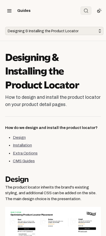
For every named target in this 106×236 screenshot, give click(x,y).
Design (19, 137)
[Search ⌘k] (86, 10)
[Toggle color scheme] (99, 10)
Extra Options (25, 153)
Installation (22, 145)
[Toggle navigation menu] (9, 10)
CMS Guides (24, 161)
